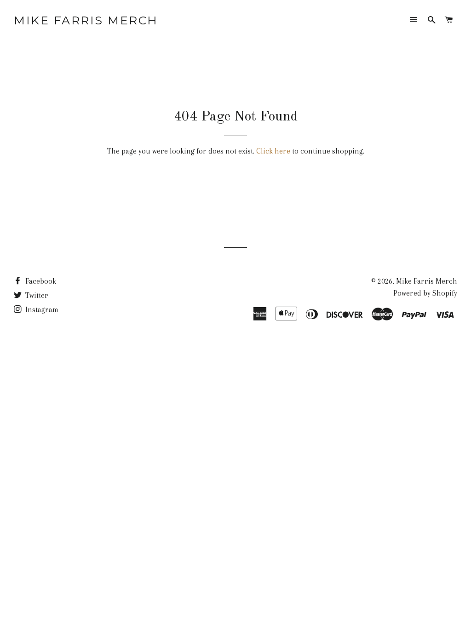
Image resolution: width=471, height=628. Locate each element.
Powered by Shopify (425, 293)
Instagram (40, 309)
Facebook (39, 281)
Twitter (35, 295)
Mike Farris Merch (86, 20)
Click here (273, 151)
